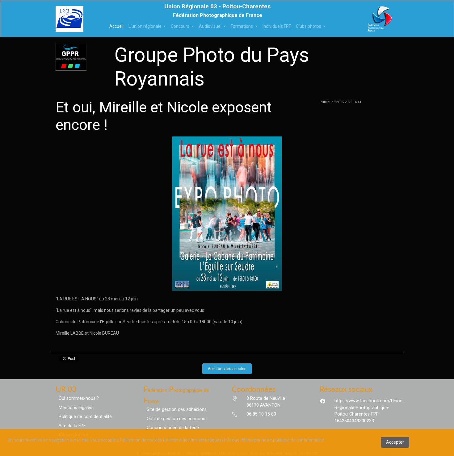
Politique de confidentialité (85, 416)
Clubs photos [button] (309, 26)
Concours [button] (180, 26)
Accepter (395, 442)
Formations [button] (242, 26)
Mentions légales (75, 407)
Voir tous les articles (227, 368)
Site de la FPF (72, 426)
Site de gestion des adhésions (177, 409)
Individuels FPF (277, 26)
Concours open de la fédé (173, 427)
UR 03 (66, 389)
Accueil (117, 26)
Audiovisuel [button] (210, 26)
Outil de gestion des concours (177, 418)
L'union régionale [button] (145, 26)
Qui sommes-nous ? (79, 398)
